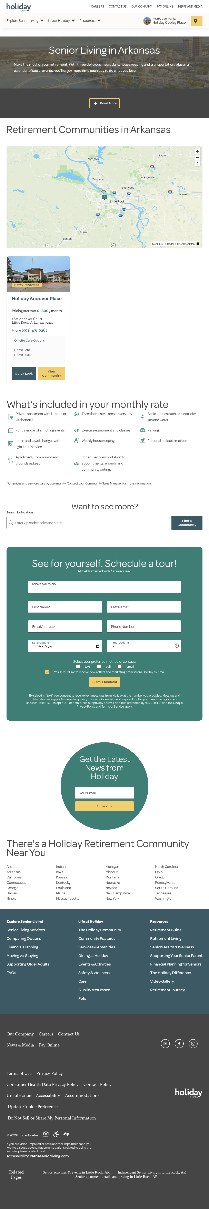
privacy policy (102, 703)
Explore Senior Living (22, 20)
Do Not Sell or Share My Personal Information (52, 1118)
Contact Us (118, 7)
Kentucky (63, 882)
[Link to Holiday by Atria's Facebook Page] (179, 1043)
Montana (112, 877)
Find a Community (187, 523)
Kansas (61, 877)
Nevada (111, 888)
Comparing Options (24, 938)
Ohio (159, 872)
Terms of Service (112, 707)
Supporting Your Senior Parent (176, 955)
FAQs (11, 972)
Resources (87, 20)
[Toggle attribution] (198, 243)
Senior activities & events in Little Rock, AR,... (78, 1172)
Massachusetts (67, 898)
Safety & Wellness (94, 972)
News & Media (20, 1045)
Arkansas (14, 872)
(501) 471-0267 (34, 330)
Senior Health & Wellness (172, 947)
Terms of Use (19, 1073)
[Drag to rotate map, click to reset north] (197, 163)
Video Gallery (162, 981)
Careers (97, 7)
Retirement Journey (167, 989)
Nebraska (113, 882)
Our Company (141, 7)
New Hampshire (118, 893)
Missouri (112, 872)
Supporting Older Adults (28, 964)
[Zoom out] (197, 157)
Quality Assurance (94, 989)
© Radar (169, 244)
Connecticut (16, 882)
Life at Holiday (59, 20)
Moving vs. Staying (22, 955)
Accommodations (82, 1095)
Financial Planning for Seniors (175, 964)
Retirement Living (165, 938)
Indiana (62, 866)
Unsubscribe (19, 1095)
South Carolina (166, 888)
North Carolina (166, 866)
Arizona (12, 866)
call (107, 667)
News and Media (190, 7)
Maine (60, 893)
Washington (164, 898)
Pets (82, 998)
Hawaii (12, 893)
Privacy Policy (86, 707)
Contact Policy (97, 1084)
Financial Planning (22, 947)
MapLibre (157, 244)
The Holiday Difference (170, 972)
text (87, 667)
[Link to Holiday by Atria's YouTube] (165, 1043)
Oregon (161, 877)
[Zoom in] (197, 151)
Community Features (96, 938)
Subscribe (105, 806)
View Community (51, 373)
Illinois (11, 898)
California (14, 877)
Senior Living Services (26, 929)
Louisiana (63, 888)
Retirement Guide (166, 929)
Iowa (59, 872)
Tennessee (163, 893)
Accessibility (48, 1095)
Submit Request (104, 682)
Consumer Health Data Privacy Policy (43, 1084)
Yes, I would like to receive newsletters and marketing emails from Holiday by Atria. (109, 672)
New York (112, 898)
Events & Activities (94, 964)
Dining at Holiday (93, 955)
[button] (104, 197)
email (130, 667)
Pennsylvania (165, 882)
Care (82, 981)
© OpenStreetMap (185, 244)
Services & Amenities (96, 947)
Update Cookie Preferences (34, 1106)
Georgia (12, 888)
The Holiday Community (99, 929)
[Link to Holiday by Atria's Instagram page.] (193, 1043)
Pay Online (165, 7)
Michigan (112, 866)
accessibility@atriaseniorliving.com (38, 1156)
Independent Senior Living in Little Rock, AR (152, 1172)
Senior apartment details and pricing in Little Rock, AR (116, 1177)
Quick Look (24, 374)
